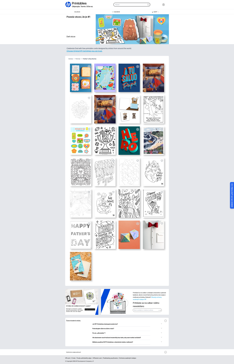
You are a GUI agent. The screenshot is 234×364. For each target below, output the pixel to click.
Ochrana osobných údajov (127, 358)
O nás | (74, 358)
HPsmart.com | (98, 358)
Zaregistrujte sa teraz (90, 309)
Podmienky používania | (111, 358)
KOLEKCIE (77, 12)
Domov (70, 59)
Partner (77, 59)
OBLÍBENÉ (117, 12)
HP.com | (68, 358)
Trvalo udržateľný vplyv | (85, 358)
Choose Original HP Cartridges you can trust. (84, 51)
